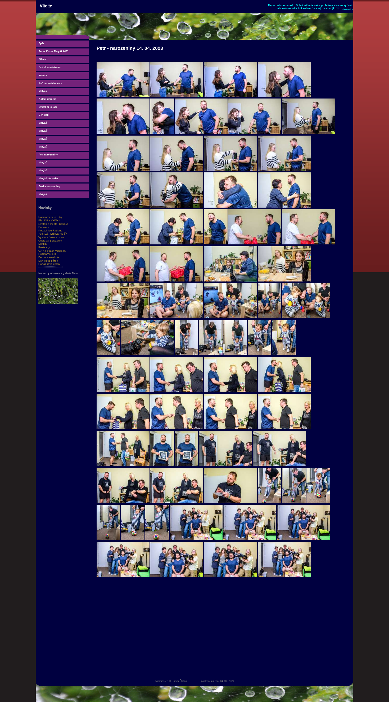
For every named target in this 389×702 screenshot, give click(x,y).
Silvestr (43, 59)
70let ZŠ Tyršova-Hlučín (52, 233)
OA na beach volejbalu (52, 250)
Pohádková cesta (49, 263)
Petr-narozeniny (48, 154)
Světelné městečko (50, 67)
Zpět (41, 43)
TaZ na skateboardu (50, 83)
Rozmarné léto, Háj (50, 217)
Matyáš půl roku (48, 178)
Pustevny (44, 247)
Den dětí (44, 115)
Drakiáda (43, 227)
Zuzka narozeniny (49, 186)
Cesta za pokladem (50, 240)
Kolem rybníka (47, 99)
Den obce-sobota (49, 257)
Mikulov (42, 243)
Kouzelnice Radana (50, 230)
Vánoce (43, 75)
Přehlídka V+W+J (49, 220)
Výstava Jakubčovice (51, 237)
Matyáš (43, 91)
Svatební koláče (48, 107)
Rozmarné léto (47, 253)
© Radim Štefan (178, 681)
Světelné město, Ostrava (53, 223)
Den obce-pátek (48, 260)
